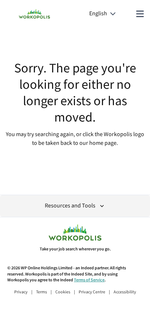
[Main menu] (139, 13)
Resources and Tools (70, 206)
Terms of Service (89, 280)
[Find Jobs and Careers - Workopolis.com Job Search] (34, 14)
